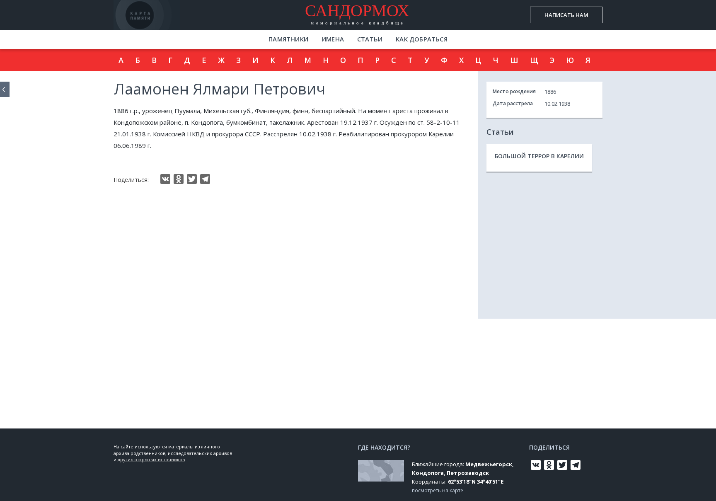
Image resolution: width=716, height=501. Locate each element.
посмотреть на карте (437, 490)
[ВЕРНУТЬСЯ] (5, 89)
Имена (333, 39)
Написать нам (566, 15)
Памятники (288, 39)
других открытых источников (151, 459)
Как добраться (422, 39)
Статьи (369, 39)
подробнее (163, 22)
